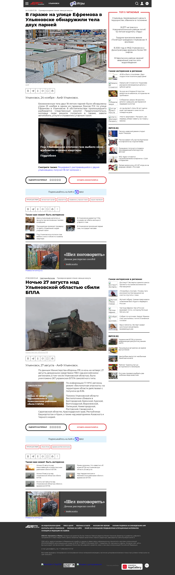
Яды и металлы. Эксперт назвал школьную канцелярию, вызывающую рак (132, 327)
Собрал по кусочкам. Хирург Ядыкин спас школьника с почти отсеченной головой (134, 318)
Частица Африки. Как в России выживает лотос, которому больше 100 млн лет (134, 310)
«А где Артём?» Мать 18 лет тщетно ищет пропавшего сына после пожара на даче (133, 110)
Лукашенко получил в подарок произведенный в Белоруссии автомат (131, 150)
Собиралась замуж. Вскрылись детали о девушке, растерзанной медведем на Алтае (133, 102)
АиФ (27, 85)
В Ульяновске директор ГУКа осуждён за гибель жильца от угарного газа (89, 220)
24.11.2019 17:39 (31, 10)
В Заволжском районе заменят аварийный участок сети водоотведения (129, 60)
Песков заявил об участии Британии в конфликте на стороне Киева (133, 141)
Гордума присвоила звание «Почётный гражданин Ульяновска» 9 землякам (129, 40)
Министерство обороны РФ (36, 352)
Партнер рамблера (112, 565)
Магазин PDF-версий (101, 525)
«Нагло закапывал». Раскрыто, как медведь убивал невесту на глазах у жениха (134, 119)
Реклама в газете (83, 525)
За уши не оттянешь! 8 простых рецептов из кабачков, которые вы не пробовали (134, 93)
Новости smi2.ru (34, 270)
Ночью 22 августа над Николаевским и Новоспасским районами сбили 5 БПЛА (49, 467)
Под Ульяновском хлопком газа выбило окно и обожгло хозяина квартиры (71, 148)
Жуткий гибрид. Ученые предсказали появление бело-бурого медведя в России (134, 301)
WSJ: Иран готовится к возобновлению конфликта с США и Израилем (133, 158)
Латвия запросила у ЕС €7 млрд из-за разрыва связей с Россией (134, 166)
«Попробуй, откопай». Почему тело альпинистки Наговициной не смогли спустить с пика (134, 293)
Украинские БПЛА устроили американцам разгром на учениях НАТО (132, 341)
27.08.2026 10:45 (31, 278)
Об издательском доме (50, 525)
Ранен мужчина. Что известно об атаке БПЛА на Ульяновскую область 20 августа (90, 467)
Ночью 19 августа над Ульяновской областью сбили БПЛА (49, 476)
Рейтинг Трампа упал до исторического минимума (129, 366)
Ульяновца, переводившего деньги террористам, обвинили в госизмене (129, 19)
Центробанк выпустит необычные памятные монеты (132, 357)
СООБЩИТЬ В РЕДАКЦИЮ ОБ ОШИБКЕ (55, 531)
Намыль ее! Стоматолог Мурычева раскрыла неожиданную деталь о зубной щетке (133, 85)
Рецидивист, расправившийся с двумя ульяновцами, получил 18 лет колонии (68, 168)
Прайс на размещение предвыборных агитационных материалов (112, 528)
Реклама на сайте (74, 528)
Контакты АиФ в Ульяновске (52, 528)
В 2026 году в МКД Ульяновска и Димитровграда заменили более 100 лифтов (129, 50)
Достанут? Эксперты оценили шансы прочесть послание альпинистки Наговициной (134, 285)
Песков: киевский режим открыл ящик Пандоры (132, 132)
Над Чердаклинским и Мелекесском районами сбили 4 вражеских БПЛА (90, 476)
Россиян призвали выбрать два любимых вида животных (131, 374)
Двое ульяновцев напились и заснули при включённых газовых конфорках (50, 220)
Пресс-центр (68, 525)
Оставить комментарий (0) (87, 180)
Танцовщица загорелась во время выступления (132, 349)
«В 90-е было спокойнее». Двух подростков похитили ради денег (133, 75)
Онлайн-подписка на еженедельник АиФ (129, 525)
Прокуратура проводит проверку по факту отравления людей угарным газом (50, 228)
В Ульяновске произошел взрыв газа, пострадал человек (90, 227)
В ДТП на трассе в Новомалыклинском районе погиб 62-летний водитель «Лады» (129, 29)
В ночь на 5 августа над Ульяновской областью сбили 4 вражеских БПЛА (49, 484)
